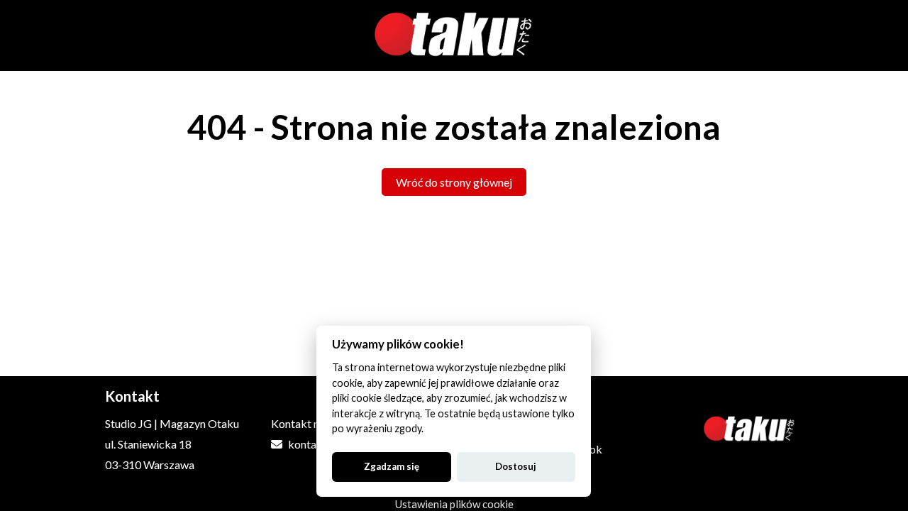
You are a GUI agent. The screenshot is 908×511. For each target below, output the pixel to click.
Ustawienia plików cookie (454, 504)
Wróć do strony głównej (454, 182)
